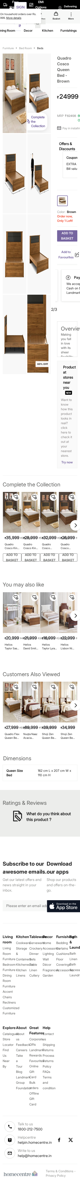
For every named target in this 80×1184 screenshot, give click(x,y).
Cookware (23, 943)
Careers (21, 1050)
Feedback (23, 1045)
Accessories (65, 970)
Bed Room (25, 48)
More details (13, 17)
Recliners (9, 1002)
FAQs (46, 1072)
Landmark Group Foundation (24, 1082)
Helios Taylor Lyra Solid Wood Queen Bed (49, 646)
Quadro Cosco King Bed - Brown (30, 546)
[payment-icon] (68, 277)
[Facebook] (59, 1140)
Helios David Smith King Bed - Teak (30, 646)
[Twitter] (71, 1140)
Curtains (62, 948)
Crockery (35, 948)
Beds (40, 48)
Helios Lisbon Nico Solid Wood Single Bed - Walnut (68, 646)
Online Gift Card (33, 1071)
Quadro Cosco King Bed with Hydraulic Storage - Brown (12, 546)
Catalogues (11, 1034)
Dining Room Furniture (9, 980)
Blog (19, 1072)
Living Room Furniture (9, 953)
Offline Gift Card (34, 1098)
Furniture (8, 48)
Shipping (49, 1045)
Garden (48, 975)
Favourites (36, 1061)
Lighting (48, 954)
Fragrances (51, 970)
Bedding (62, 943)
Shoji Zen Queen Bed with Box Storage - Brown (67, 736)
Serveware (37, 943)
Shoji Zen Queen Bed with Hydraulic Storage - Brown (49, 736)
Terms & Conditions (59, 1171)
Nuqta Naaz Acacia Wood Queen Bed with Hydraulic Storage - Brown (30, 736)
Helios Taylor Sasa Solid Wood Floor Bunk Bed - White (12, 646)
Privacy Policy (56, 1175)
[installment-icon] (59, 128)
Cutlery (34, 975)
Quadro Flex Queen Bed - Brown (12, 736)
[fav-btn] (16, 497)
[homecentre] (21, 1173)
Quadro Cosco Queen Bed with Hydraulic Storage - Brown (49, 546)
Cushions (62, 954)
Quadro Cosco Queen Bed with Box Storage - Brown (67, 546)
